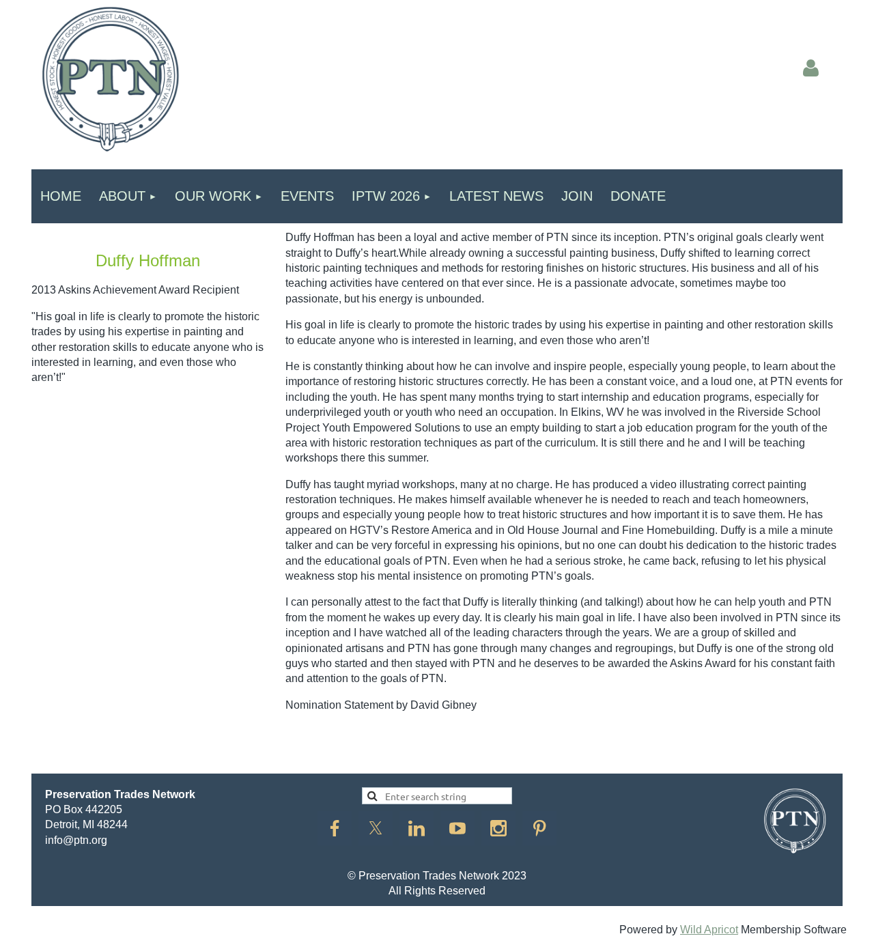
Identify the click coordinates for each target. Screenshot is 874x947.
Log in (810, 68)
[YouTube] (457, 828)
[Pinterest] (539, 828)
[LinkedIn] (416, 828)
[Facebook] (335, 828)
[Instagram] (498, 828)
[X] (375, 828)
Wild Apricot (709, 929)
